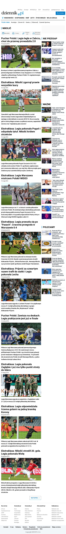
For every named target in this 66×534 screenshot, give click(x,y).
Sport (15, 516)
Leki (38, 512)
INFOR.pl (20, 9)
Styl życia (39, 520)
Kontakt (6, 527)
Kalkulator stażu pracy (57, 512)
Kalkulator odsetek (56, 516)
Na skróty (4, 506)
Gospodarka (17, 512)
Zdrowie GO (21, 22)
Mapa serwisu (56, 527)
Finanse (39, 510)
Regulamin (32, 527)
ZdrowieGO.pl (46, 9)
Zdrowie (16, 518)
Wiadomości (17, 514)
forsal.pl (26, 9)
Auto (15, 509)
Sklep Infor (4, 520)
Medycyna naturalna (42, 514)
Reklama (18, 527)
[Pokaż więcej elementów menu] (63, 18)
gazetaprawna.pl (55, 9)
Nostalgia (13, 22)
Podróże (16, 520)
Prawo (38, 509)
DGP (39, 9)
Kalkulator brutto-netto (57, 518)
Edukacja (27, 512)
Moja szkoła (28, 514)
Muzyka (27, 520)
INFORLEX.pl (33, 9)
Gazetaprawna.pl (5, 510)
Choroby (39, 516)
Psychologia (40, 518)
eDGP (2, 512)
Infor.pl (3, 509)
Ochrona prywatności (43, 527)
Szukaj (61, 13)
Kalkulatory (55, 506)
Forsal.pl (3, 514)
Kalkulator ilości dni (56, 510)
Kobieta (27, 509)
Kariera (25, 527)
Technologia (17, 510)
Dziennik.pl (17, 506)
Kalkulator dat (55, 509)
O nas (12, 527)
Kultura (27, 522)
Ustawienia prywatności (31, 529)
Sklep (62, 9)
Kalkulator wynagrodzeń (58, 520)
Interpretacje (4, 518)
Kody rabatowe (29, 510)
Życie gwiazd (28, 516)
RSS (41, 529)
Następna (34, 498)
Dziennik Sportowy (44, 22)
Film (26, 518)
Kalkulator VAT (55, 514)
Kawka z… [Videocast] (32, 22)
